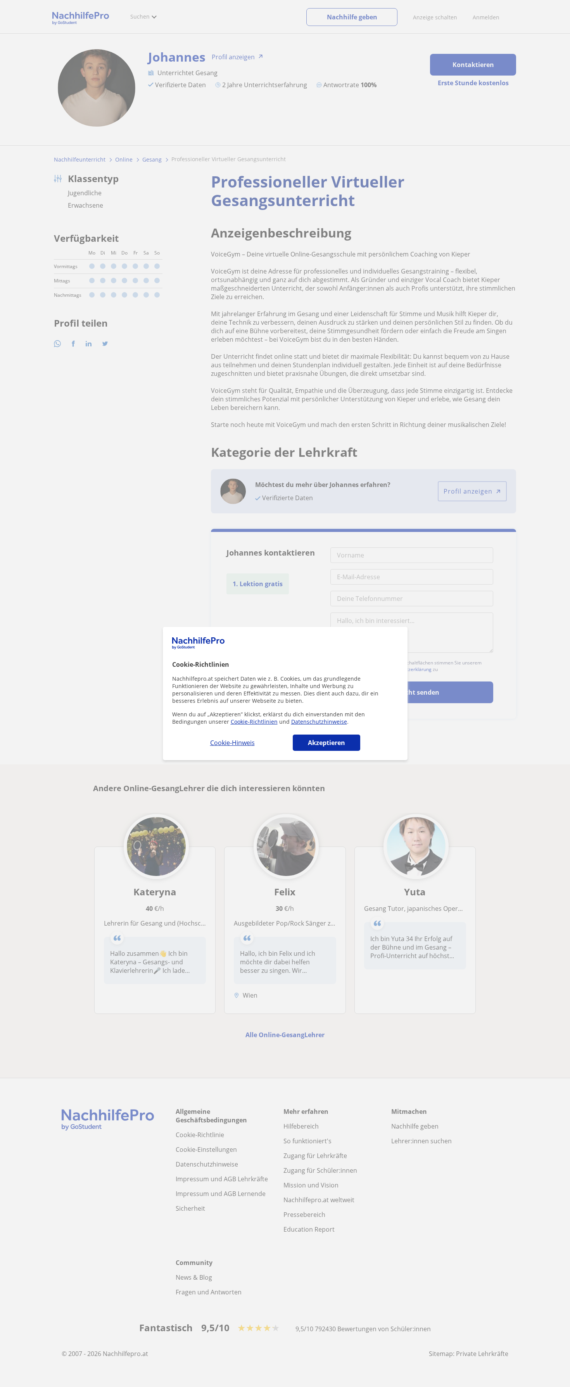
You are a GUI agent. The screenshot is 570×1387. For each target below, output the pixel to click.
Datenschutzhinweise (319, 721)
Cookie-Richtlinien (254, 721)
